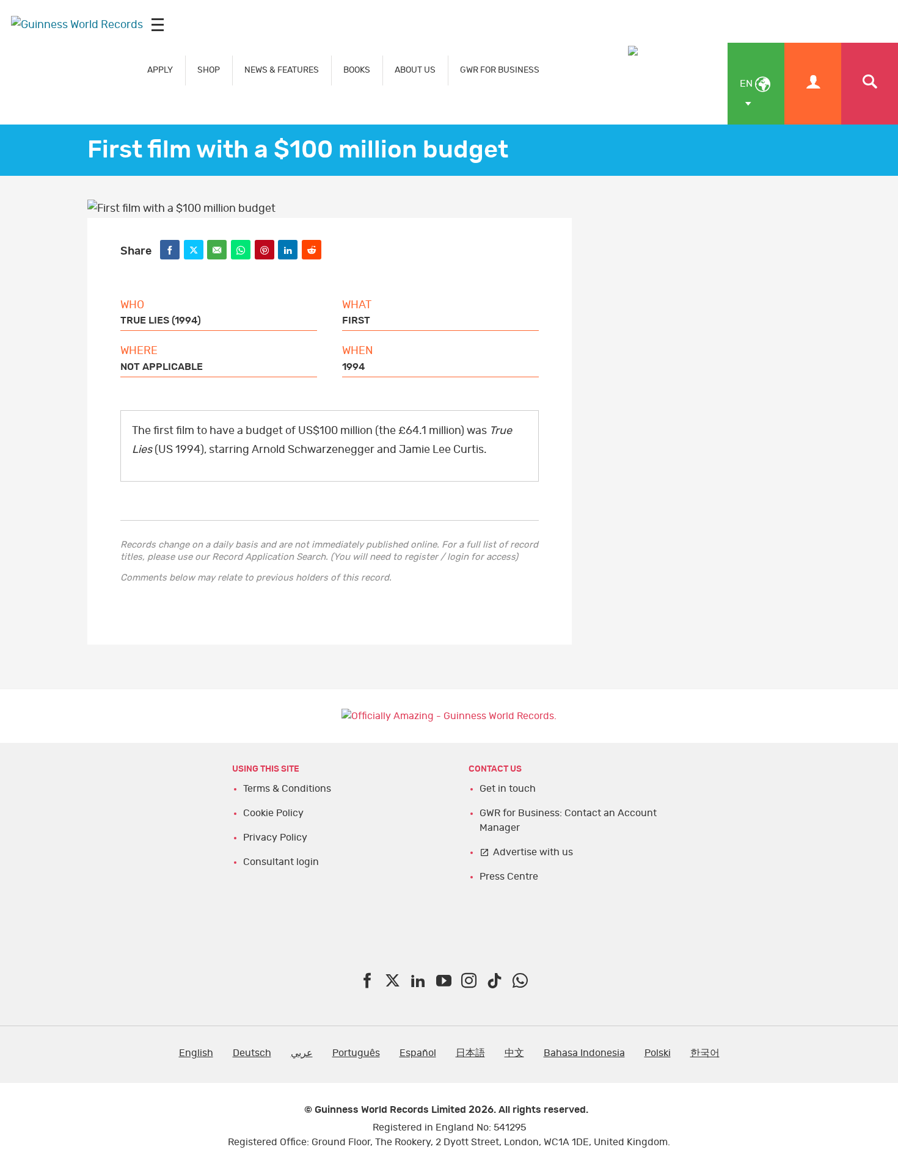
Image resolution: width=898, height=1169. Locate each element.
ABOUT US (415, 69)
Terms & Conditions (287, 789)
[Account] (812, 84)
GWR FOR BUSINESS (499, 69)
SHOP (208, 69)
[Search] (869, 84)
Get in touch (508, 789)
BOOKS (356, 69)
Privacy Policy (275, 837)
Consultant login (281, 862)
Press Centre (509, 876)
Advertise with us (533, 852)
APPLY (160, 69)
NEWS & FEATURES (281, 69)
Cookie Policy (273, 813)
